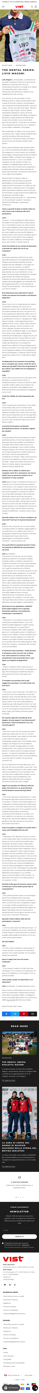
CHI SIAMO (7, 1359)
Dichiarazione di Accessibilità (13, 1363)
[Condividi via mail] (32, 1014)
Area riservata (8, 1356)
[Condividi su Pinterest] (24, 1014)
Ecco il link (11, 1000)
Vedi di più (25, 1245)
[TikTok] (15, 1285)
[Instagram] (10, 1285)
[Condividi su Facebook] (6, 1014)
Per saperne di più (8, 1080)
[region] (19, 1185)
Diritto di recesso (9, 1307)
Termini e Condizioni (10, 1310)
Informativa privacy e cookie (13, 1296)
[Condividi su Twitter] (15, 1014)
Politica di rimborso (10, 1300)
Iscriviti (19, 1236)
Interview (21, 65)
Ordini (5, 1352)
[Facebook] (5, 1285)
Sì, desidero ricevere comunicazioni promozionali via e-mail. (16, 1244)
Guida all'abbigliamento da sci (14, 1314)
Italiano (28, 1375)
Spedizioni (7, 1303)
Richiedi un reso (9, 1366)
